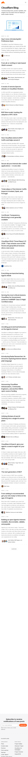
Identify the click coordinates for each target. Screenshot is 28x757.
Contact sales (4, 746)
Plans (2, 743)
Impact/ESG (18, 754)
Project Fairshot (19, 752)
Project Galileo (18, 743)
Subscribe (23, 725)
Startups (3, 752)
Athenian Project (19, 746)
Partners (3, 748)
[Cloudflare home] (3, 2)
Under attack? (4, 754)
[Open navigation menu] (25, 2)
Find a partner (4, 750)
